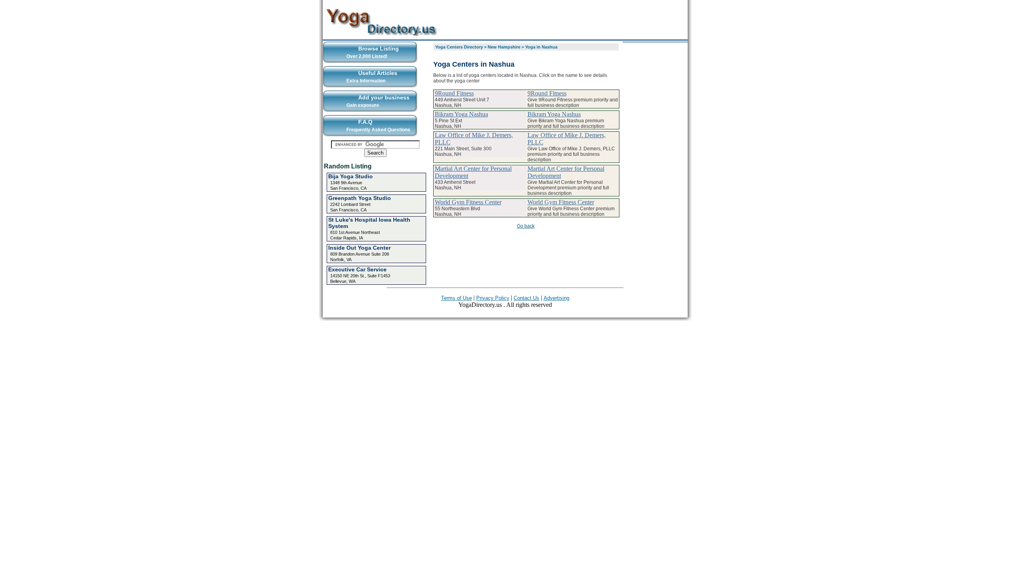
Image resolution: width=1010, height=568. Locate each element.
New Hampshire (504, 47)
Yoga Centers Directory (459, 47)
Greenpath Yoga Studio (359, 198)
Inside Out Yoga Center (359, 248)
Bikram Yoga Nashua (461, 114)
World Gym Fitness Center (468, 202)
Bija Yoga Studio (350, 176)
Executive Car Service (357, 269)
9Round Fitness (454, 93)
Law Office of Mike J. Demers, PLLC (474, 139)
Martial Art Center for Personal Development (473, 172)
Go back (526, 226)
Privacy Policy (492, 298)
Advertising (556, 298)
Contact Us (526, 298)
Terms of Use (456, 298)
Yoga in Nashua (541, 47)
